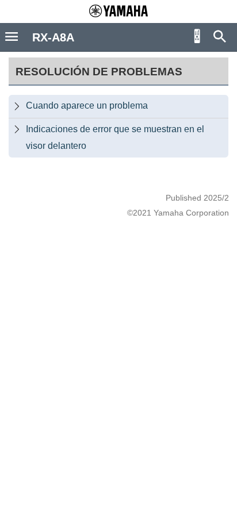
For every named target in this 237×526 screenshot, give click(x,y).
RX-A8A (53, 37)
